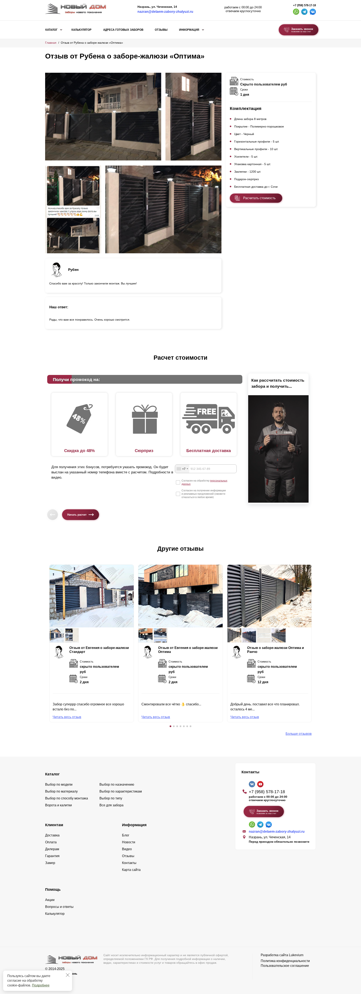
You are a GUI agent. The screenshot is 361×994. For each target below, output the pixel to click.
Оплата (51, 842)
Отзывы (161, 29)
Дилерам (52, 849)
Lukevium (296, 955)
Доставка (52, 835)
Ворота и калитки (58, 805)
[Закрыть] (67, 975)
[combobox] (182, 469)
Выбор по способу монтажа (66, 798)
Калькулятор (81, 29)
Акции (50, 900)
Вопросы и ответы (59, 907)
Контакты (129, 863)
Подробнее (41, 985)
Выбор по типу (110, 798)
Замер (50, 863)
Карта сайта (131, 870)
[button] (170, 726)
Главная (50, 42)
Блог (125, 835)
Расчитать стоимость (259, 198)
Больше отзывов (299, 733)
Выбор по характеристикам (120, 791)
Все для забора (111, 805)
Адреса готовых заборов (123, 29)
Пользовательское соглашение (285, 965)
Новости (128, 842)
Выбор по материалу (61, 791)
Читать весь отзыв (67, 717)
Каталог (51, 29)
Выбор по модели (58, 784)
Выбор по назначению (116, 784)
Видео (127, 849)
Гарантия (52, 856)
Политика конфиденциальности (285, 961)
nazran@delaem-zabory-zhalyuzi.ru (165, 11)
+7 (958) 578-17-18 (304, 5)
